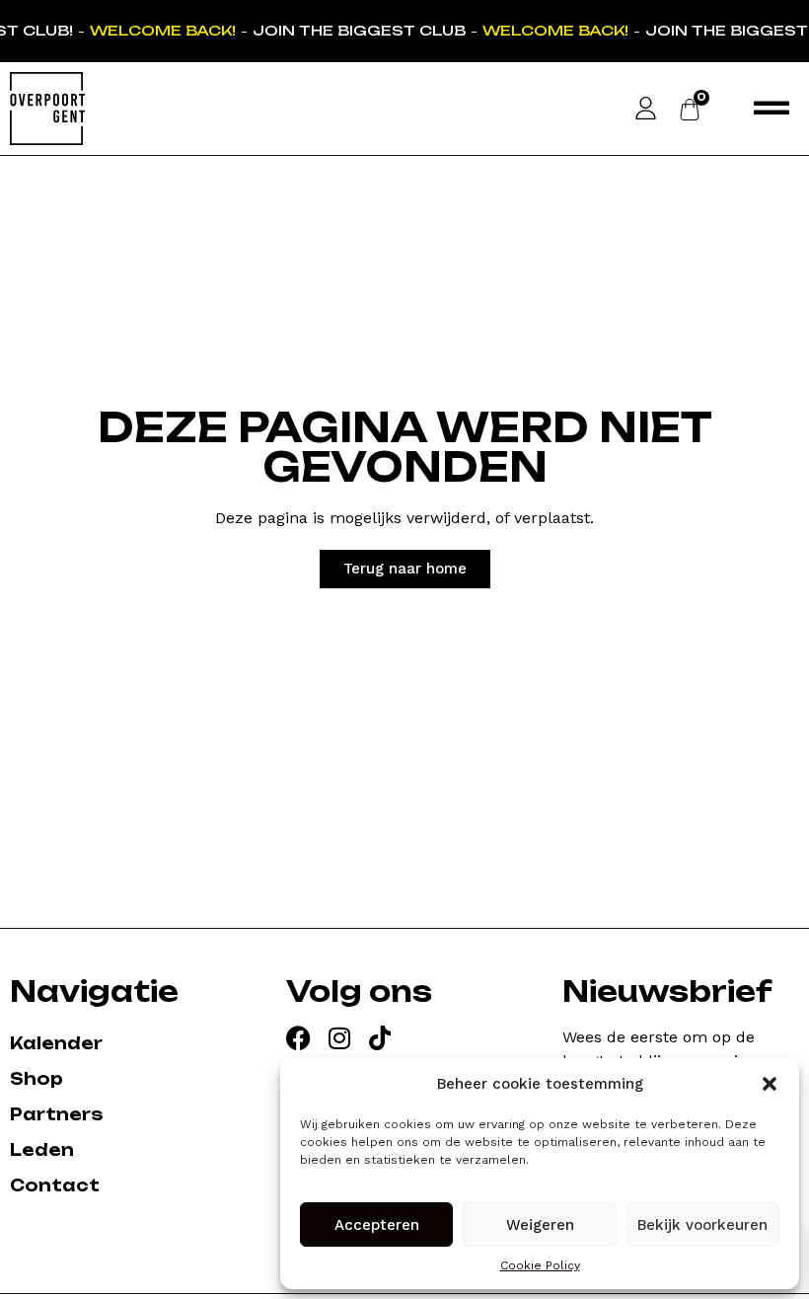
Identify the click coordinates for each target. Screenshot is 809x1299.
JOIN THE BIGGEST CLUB (358, 30)
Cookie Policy (540, 1265)
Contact (55, 1185)
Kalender (56, 1043)
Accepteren (376, 1225)
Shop (36, 1079)
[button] (769, 1084)
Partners (57, 1114)
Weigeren (540, 1225)
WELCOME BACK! (162, 30)
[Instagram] (339, 1038)
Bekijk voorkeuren (702, 1225)
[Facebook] (298, 1038)
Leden (42, 1150)
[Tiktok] (379, 1038)
